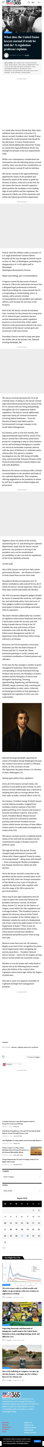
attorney (14, 1047)
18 (11, 1229)
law (30, 1047)
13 (22, 1223)
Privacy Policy (11, 1443)
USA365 (27, 55)
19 (16, 1229)
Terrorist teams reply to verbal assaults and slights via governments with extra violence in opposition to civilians (20, 1291)
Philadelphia (18, 1155)
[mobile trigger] (4, 2)
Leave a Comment (34, 1057)
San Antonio (18, 1136)
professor (35, 1047)
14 (28, 1223)
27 (22, 1236)
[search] (28, 2)
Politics (8, 32)
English (9, 1064)
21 (28, 1229)
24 (5, 1236)
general (26, 1047)
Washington (18, 1164)
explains (20, 1047)
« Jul (3, 1248)
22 (33, 1229)
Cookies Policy (23, 1443)
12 (16, 1223)
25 (11, 1236)
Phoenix (16, 1126)
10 (5, 1223)
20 (22, 1229)
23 (39, 1229)
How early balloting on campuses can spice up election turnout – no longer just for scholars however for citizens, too (20, 1374)
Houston (17, 1143)
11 (11, 1223)
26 (16, 1236)
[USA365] (13, 2)
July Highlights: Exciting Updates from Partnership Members (21, 1140)
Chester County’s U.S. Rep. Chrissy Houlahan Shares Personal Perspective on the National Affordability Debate (15, 1150)
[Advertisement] (22, 103)
